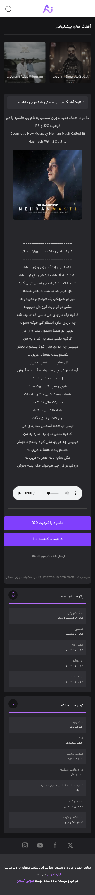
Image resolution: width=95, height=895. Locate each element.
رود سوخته (73, 804)
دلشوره (76, 725)
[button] (8, 11)
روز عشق (74, 663)
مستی (74, 631)
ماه (74, 740)
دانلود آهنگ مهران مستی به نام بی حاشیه (51, 102)
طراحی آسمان (25, 881)
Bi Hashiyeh (46, 577)
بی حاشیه (30, 577)
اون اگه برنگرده (72, 820)
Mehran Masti (65, 577)
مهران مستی (13, 577)
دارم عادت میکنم (71, 772)
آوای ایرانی (54, 874)
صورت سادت (74, 756)
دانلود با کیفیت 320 (47, 523)
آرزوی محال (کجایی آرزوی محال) (62, 788)
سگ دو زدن (70, 615)
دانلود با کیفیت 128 (47, 539)
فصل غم (74, 647)
